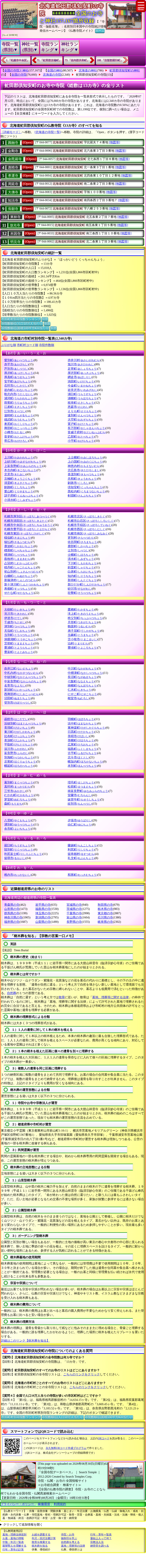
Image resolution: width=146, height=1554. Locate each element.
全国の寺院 (19, 74)
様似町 (17, 537)
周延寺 (13, 184)
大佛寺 (13, 192)
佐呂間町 (83, 542)
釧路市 (78, 482)
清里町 (19, 482)
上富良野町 (23, 466)
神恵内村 (84, 466)
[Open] (28, 142)
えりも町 (83, 411)
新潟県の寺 (43, 917)
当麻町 (81, 635)
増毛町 (81, 782)
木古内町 (20, 470)
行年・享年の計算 (13, 1549)
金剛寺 (13, 151)
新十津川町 (24, 584)
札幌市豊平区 (27, 529)
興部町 (19, 428)
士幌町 (81, 554)
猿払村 (17, 542)
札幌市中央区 (29, 525)
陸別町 (19, 849)
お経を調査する (41, 1534)
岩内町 (19, 390)
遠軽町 (19, 415)
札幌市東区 (24, 533)
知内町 (82, 576)
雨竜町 (19, 402)
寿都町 (17, 588)
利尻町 (81, 849)
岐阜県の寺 (105, 921)
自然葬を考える (70, 1542)
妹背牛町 (84, 799)
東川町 (20, 731)
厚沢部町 (84, 372)
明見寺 (15, 242)
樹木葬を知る (40, 1545)
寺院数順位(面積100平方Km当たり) (25, 328)
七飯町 (81, 681)
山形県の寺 (11, 908)
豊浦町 (19, 647)
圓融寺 (13, 142)
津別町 (17, 626)
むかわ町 (19, 795)
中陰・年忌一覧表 (13, 1542)
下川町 (82, 563)
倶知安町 (85, 487)
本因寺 (15, 233)
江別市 (15, 411)
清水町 (81, 558)
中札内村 (22, 672)
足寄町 (82, 368)
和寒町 (82, 874)
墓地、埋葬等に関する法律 (110, 997)
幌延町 (19, 765)
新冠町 (20, 689)
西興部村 (22, 694)
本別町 (82, 765)
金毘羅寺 (15, 159)
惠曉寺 (13, 167)
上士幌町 (85, 457)
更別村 (81, 537)
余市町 (17, 828)
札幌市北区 (87, 516)
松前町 (82, 786)
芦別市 (16, 368)
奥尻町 (19, 423)
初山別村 (22, 571)
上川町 (19, 457)
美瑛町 (17, 727)
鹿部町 (81, 546)
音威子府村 (87, 432)
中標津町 (85, 672)
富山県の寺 (74, 917)
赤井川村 (84, 360)
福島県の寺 (43, 908)
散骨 (62, 997)
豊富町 (19, 652)
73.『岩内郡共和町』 (77, 60)
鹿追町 (19, 546)
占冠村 (19, 563)
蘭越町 (82, 845)
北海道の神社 (88, 70)
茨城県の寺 (74, 908)
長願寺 (13, 209)
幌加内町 (85, 761)
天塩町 (17, 630)
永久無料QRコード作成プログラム (66, 1448)
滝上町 (84, 613)
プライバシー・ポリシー (18, 1504)
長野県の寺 (74, 921)
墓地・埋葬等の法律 (73, 1545)
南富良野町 (88, 791)
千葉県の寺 (74, 913)
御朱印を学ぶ (69, 1538)
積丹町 (20, 567)
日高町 (81, 731)
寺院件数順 (46, 345)
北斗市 (78, 757)
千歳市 (15, 622)
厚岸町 (19, 372)
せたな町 (19, 592)
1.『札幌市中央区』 (17, 60)
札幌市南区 (88, 533)
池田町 (81, 381)
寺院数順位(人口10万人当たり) (22, 323)
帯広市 (16, 440)
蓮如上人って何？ (101, 1538)
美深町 (17, 740)
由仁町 (80, 824)
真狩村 (17, 786)
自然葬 (11, 993)
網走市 (80, 377)
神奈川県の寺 (13, 917)
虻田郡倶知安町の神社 (125, 70)
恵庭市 (78, 406)
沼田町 (17, 698)
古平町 (82, 753)
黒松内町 (87, 491)
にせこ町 (83, 694)
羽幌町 (81, 719)
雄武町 (17, 419)
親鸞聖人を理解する (14, 1545)
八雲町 (17, 820)
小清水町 (20, 500)
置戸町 (81, 423)
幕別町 (19, 782)
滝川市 (16, 613)
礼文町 (81, 858)
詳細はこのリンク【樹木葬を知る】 (25, 1340)
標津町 (17, 554)
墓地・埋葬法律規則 (14, 1534)
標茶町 (19, 550)
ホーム (99, 30)
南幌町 (82, 685)
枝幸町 (81, 402)
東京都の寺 (105, 913)
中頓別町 (23, 677)
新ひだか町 (87, 584)
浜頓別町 (23, 723)
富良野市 (16, 753)
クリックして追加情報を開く (23, 1524)
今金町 (82, 385)
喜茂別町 (84, 474)
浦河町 (19, 398)
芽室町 (17, 799)
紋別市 (80, 803)
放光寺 (15, 225)
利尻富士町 (23, 853)
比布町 (17, 736)
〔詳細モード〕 (11, 132)
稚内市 (17, 874)
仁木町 (80, 689)
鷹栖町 (81, 609)
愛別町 (19, 360)
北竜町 (20, 761)
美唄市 (78, 736)
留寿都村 (81, 853)
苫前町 (19, 643)
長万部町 (87, 428)
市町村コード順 (27, 345)
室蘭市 (80, 795)
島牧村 (17, 558)
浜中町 (82, 723)
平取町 (19, 744)
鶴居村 (80, 626)
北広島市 (84, 470)
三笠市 (15, 791)
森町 (13, 803)
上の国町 (85, 461)
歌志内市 (19, 394)
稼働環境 (44, 1504)
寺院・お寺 (67, 1534)
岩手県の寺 (43, 904)
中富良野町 (23, 681)
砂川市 (80, 588)
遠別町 (82, 415)
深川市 (16, 748)
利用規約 (60, 1504)
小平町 (81, 440)
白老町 (82, 571)
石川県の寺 (105, 917)
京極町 (20, 478)
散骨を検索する (41, 1542)
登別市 (17, 702)
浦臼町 (82, 394)
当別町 (19, 635)
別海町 (19, 757)
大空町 (82, 419)
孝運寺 (13, 175)
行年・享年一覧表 (101, 1534)
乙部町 (81, 436)
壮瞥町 (82, 592)
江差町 (17, 406)
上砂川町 (23, 461)
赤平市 (16, 364)
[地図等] (114, 142)
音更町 (19, 436)
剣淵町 (82, 495)
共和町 (82, 478)
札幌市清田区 (26, 520)
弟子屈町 (84, 630)
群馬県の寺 (11, 913)
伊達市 (13, 618)
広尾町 (81, 744)
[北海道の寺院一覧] (48, 132)
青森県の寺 (11, 904)
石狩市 (16, 385)
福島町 (82, 748)
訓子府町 (22, 495)
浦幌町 (82, 398)
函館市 (16, 719)
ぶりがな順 (8, 345)
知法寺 (13, 200)
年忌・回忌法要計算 (44, 1538)
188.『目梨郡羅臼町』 (110, 60)
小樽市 (15, 432)
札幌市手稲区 (90, 525)
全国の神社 (54, 70)
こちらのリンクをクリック (81, 1374)
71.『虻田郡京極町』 (49, 60)
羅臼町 (17, 845)
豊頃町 (82, 647)
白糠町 (19, 576)
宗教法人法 (97, 1542)
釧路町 (17, 487)
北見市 (15, 474)
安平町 (17, 381)
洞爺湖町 (20, 639)
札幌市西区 (87, 529)
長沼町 (82, 677)
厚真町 (17, 377)
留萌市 (15, 858)
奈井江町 (19, 668)
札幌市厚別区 (27, 516)
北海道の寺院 (52, 74)
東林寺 (15, 217)
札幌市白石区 (91, 520)
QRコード (104, 1438)
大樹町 (17, 609)
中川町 (82, 668)
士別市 (78, 550)
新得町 (82, 580)
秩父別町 (85, 618)
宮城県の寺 (74, 904)
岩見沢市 (83, 390)
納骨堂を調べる (99, 1545)
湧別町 (19, 824)
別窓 (45, 319)
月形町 (82, 622)
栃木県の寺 (105, 908)
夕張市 (80, 820)
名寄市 (15, 685)
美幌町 (81, 740)
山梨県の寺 (43, 921)
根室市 (78, 698)
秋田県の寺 (105, 904)
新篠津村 (20, 580)
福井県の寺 (11, 921)
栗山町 (19, 491)
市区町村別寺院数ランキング (21, 319)
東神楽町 (87, 727)
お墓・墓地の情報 (13, 1538)
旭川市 (81, 364)
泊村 (78, 643)
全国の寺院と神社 (16, 70)
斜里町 (81, 567)
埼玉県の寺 (43, 913)
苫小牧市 (83, 639)
